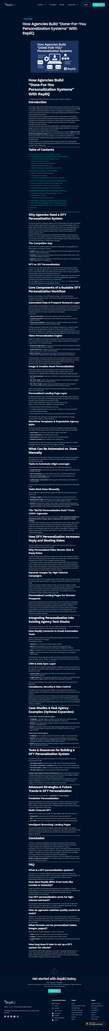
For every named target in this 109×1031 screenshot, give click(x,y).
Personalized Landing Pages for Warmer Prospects (46, 188)
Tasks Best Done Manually (39, 176)
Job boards (58, 1011)
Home (73, 1003)
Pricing (62, 5)
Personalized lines (77, 1012)
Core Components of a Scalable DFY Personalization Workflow (49, 156)
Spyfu (56, 1020)
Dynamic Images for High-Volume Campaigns (45, 185)
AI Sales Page (76, 1008)
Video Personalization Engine (40, 161)
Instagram (57, 1013)
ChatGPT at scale (77, 1010)
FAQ (31, 210)
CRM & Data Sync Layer (38, 195)
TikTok (56, 1006)
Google (56, 1008)
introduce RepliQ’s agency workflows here (56, 281)
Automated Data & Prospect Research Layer (45, 159)
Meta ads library (59, 1018)
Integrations (95, 1010)
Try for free (98, 5)
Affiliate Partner (96, 1003)
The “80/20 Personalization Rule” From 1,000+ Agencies (47, 178)
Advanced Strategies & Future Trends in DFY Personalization (48, 205)
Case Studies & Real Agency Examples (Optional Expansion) (48, 201)
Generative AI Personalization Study (54, 781)
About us (94, 1012)
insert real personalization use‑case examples (42, 661)
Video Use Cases (77, 1015)
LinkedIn (56, 1015)
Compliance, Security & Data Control (42, 198)
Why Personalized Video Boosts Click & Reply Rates (46, 183)
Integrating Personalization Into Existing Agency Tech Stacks (48, 191)
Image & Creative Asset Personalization (43, 163)
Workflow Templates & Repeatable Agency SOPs (46, 168)
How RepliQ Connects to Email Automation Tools (46, 193)
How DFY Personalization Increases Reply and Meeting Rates (48, 181)
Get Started (54, 991)
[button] (10, 4)
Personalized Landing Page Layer (41, 166)
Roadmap (94, 1019)
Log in (86, 5)
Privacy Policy (95, 1017)
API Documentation (97, 1006)
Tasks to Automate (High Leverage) (42, 173)
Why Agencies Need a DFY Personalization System (45, 154)
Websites (57, 1003)
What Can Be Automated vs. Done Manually (43, 171)
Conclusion (33, 207)
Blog (73, 1019)
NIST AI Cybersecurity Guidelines (60, 700)
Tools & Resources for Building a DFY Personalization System (48, 203)
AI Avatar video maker (78, 1006)
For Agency (52, 5)
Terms (93, 1015)
